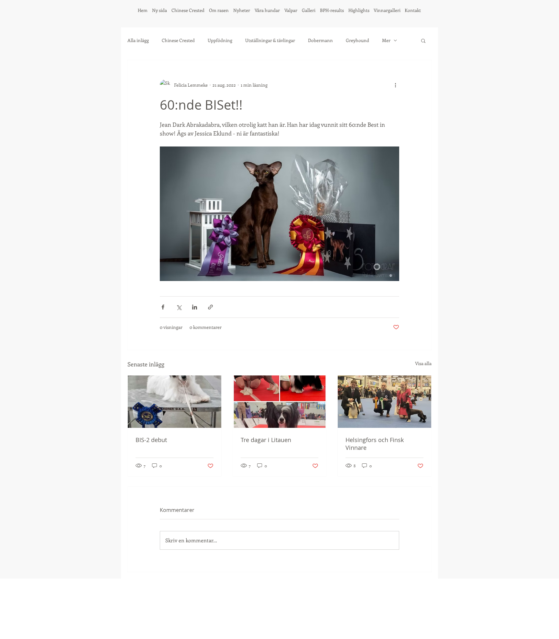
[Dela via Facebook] (163, 307)
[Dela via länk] (210, 307)
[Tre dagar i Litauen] (279, 401)
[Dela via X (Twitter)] (179, 307)
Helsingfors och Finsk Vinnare (374, 443)
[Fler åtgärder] (395, 85)
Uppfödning (220, 40)
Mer (386, 40)
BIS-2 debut (151, 440)
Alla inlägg (138, 40)
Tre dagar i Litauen (266, 440)
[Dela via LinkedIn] (195, 307)
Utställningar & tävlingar (270, 40)
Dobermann (320, 40)
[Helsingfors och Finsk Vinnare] (384, 401)
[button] (423, 40)
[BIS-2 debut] (174, 401)
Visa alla (423, 363)
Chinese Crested (178, 40)
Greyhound (357, 40)
